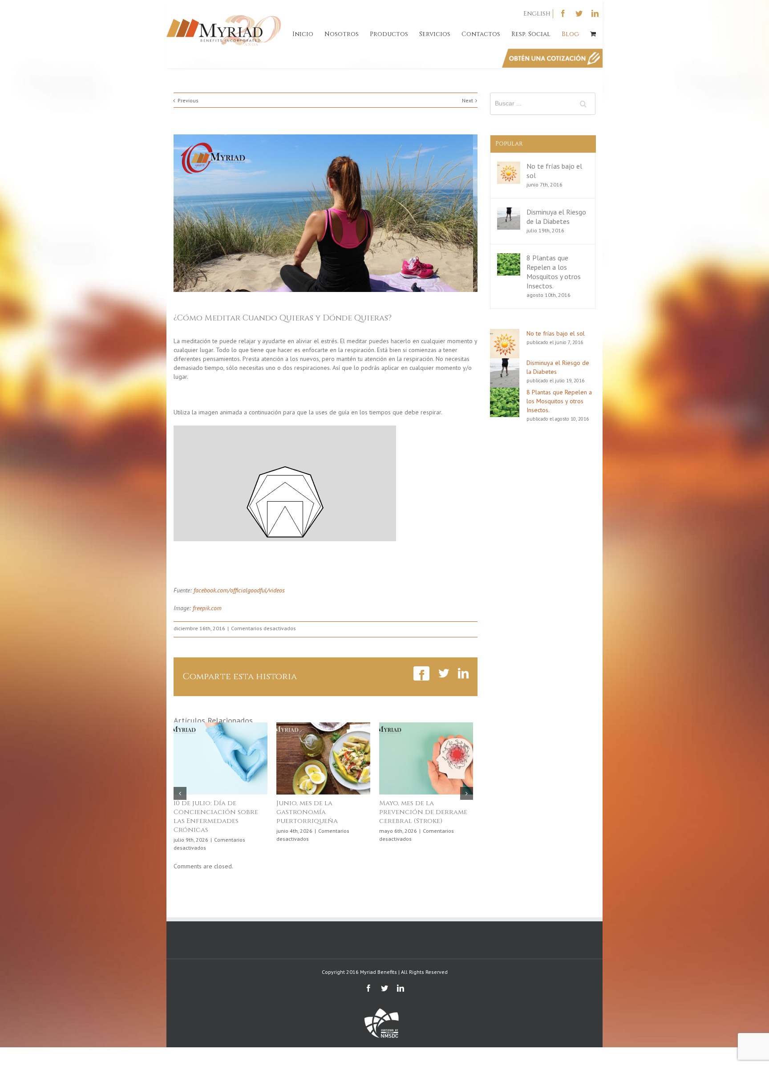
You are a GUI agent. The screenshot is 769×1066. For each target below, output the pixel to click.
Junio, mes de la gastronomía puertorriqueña (307, 812)
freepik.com (206, 608)
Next (467, 100)
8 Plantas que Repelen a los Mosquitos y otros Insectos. (553, 271)
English (536, 13)
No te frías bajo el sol (555, 333)
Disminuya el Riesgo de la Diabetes (556, 216)
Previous (188, 100)
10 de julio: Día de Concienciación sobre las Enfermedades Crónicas (216, 816)
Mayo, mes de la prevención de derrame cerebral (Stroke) (423, 812)
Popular (509, 143)
